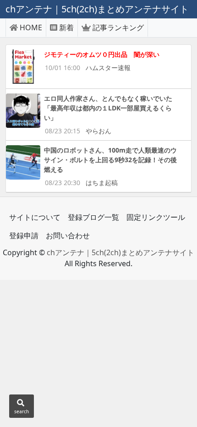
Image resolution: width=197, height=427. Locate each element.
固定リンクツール (155, 217)
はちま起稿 (102, 182)
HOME (31, 27)
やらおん (98, 130)
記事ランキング (118, 27)
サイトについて (34, 217)
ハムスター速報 (108, 67)
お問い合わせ (68, 235)
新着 (66, 27)
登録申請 (23, 235)
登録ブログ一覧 (93, 217)
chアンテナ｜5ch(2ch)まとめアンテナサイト (120, 252)
